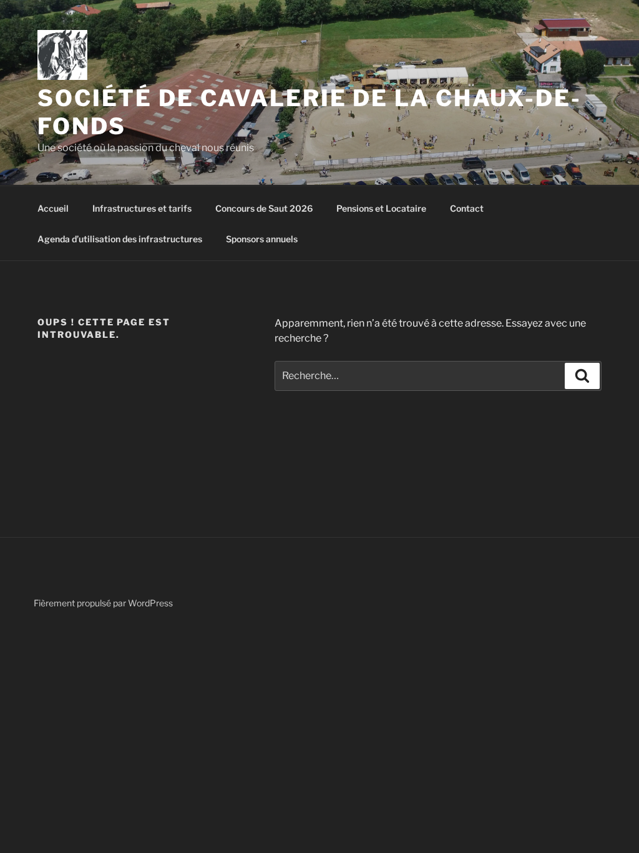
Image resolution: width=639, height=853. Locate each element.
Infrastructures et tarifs (142, 208)
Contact (467, 208)
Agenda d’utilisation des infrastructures (119, 239)
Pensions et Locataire (381, 208)
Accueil (53, 208)
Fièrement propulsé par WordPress (103, 603)
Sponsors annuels (262, 239)
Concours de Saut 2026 (264, 208)
